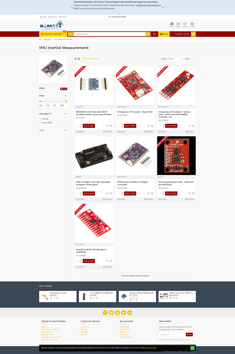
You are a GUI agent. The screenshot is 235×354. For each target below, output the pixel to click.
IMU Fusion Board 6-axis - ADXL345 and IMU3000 (176, 183)
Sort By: (164, 59)
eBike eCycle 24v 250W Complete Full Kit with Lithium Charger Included (182, 293)
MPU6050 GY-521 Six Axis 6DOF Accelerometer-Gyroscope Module (94, 113)
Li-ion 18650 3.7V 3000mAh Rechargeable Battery (102, 293)
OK (192, 348)
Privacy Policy (151, 348)
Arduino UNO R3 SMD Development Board (142, 293)
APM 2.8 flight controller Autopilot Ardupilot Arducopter (93, 183)
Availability (45, 114)
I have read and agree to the (175, 339)
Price (41, 96)
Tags (41, 130)
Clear (64, 89)
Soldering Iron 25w (58, 293)
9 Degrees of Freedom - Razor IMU (135, 112)
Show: (187, 59)
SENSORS (47, 39)
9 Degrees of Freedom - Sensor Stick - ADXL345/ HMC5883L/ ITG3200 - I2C (174, 114)
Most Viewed (45, 286)
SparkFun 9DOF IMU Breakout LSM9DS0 (91, 250)
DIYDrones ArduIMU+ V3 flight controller (132, 183)
